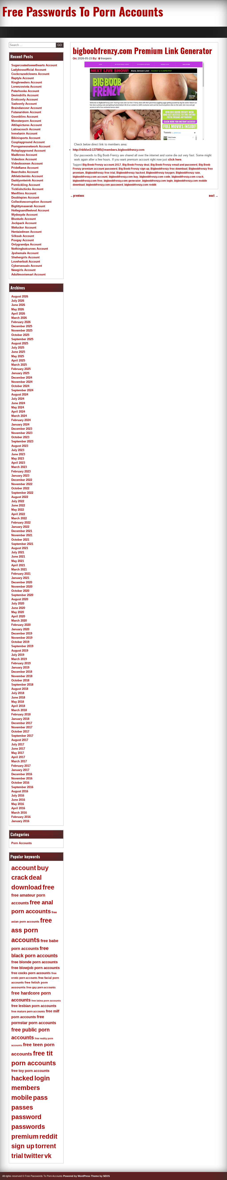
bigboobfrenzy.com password (104, 184)
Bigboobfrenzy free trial (100, 172)
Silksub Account (22, 236)
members (25, 1087)
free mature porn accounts (28, 1011)
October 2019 (20, 642)
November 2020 (21, 586)
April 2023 (18, 462)
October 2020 (20, 590)
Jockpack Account (23, 223)
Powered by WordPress (76, 1176)
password (26, 1116)
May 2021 (17, 561)
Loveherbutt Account (25, 261)
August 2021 (19, 548)
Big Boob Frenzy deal (135, 164)
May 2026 (17, 309)
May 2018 (17, 701)
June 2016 (18, 799)
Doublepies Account (25, 197)
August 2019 (19, 650)
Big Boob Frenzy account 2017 (101, 164)
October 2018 (20, 680)
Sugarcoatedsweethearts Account (34, 65)
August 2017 (19, 740)
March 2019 (19, 659)
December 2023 (21, 428)
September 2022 (22, 492)
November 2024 (21, 381)
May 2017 (17, 753)
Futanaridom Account (26, 112)
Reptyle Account (22, 78)
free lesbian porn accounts (33, 1006)
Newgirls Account (23, 270)
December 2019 (21, 633)
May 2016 (17, 804)
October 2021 (20, 539)
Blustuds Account (23, 219)
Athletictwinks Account (27, 176)
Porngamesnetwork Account (30, 146)
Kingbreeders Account (26, 82)
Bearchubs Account (24, 172)
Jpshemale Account (24, 253)
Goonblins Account (24, 116)
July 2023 (17, 450)
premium (25, 1136)
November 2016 (21, 778)
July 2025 (17, 347)
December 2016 (21, 774)
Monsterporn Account (26, 120)
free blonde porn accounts (34, 962)
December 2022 (21, 480)
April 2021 (18, 565)
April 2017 (18, 757)
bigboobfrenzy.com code (154, 176)
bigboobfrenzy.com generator (122, 180)
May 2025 (17, 356)
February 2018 (21, 714)
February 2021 (21, 573)
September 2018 (22, 684)
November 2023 (21, 433)
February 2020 (21, 624)
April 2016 (18, 808)
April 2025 (18, 360)
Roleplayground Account (28, 150)
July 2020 (17, 603)
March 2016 (19, 812)
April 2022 (18, 514)
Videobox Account (24, 159)
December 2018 (21, 671)
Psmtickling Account (25, 185)
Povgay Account (22, 240)
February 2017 (21, 765)
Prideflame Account (24, 167)
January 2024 (20, 424)
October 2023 (20, 437)
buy (43, 867)
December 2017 (21, 723)
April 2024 (18, 411)
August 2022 (19, 497)
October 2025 (20, 335)
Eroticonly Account (24, 99)
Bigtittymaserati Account (28, 206)
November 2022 (21, 484)
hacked (22, 1078)
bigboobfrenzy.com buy (123, 176)
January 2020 (20, 629)
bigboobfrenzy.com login (157, 180)
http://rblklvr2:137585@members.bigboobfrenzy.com (109, 149)
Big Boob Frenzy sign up (134, 168)
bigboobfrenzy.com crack (188, 176)
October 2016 (20, 782)
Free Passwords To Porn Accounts (82, 11)
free (48, 887)
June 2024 (18, 403)
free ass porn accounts (31, 930)
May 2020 (17, 612)
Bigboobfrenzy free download (169, 168)
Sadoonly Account (24, 103)
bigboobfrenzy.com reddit (140, 184)
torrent (45, 1146)
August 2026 (19, 296)
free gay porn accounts (41, 987)
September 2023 (22, 441)
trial (17, 1155)
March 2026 (19, 317)
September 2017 (22, 735)
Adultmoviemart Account (28, 274)
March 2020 (19, 620)
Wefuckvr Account (23, 227)
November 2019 (21, 637)
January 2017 (20, 770)
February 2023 (21, 471)
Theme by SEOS (100, 1176)
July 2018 (17, 693)
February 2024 (21, 420)
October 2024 (20, 386)
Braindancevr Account (26, 108)
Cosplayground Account (28, 142)
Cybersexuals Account (26, 265)
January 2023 (20, 475)
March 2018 (19, 710)
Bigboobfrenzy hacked (130, 172)
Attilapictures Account (26, 125)
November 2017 (21, 727)
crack (19, 877)
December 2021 (21, 531)
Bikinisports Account (25, 138)
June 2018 (18, 697)
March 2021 (19, 569)
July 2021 (17, 552)
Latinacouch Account (25, 129)
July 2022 (17, 501)
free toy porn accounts (30, 1071)
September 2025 (22, 339)
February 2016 (21, 817)
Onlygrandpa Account (26, 244)
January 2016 (20, 821)
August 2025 (19, 343)
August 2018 (19, 688)
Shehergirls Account (25, 257)
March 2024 (19, 415)
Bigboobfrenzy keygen (160, 172)
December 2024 (21, 377)
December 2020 (21, 582)
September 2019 (22, 646)
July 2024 (17, 398)
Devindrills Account (24, 95)
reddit (48, 1136)
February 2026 (21, 322)
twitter (33, 1155)
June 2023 (18, 454)
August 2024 (19, 394)
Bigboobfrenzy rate (188, 172)
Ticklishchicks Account (27, 189)
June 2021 (18, 556)
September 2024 (22, 390)
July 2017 (17, 744)
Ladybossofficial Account (28, 69)
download (26, 887)
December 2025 (21, 326)
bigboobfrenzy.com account (90, 176)
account (23, 867)
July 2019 (17, 654)
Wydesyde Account (24, 214)
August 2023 (19, 446)
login (42, 1078)
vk (47, 1155)
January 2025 (20, 373)
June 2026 (18, 305)
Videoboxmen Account (27, 163)
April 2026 (18, 313)
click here (174, 159)
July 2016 (17, 795)
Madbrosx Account (24, 155)
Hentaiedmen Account (26, 231)
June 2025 (18, 351)
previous (77, 195)
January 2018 (20, 718)
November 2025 (21, 330)
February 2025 (21, 369)
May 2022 (17, 509)
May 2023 (17, 458)
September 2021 (22, 544)
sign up (22, 1146)
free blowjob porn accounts (35, 968)
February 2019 (21, 663)
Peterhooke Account (25, 91)
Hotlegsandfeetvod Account (30, 210)
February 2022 (21, 522)
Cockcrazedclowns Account (30, 74)
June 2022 (18, 505)
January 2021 (20, 578)
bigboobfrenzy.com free (87, 180)
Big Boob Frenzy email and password (174, 164)
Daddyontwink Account (27, 180)
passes (22, 1107)
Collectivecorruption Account (31, 201)
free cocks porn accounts (31, 973)
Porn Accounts (21, 843)
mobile (21, 1097)
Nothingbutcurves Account (29, 248)
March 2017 (19, 761)
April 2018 (18, 706)
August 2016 (19, 791)
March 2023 (19, 467)
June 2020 (18, 608)
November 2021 (21, 535)
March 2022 (19, 518)
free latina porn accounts (46, 1000)
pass (40, 1097)
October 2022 (20, 488)
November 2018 (21, 676)
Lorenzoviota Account (26, 86)
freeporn (106, 58)
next (213, 195)
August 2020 (19, 599)
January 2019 (20, 667)
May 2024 (17, 407)
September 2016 (22, 787)
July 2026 (17, 300)
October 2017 (20, 731)
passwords (28, 1126)
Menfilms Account (23, 193)
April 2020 (18, 616)
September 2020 (22, 595)
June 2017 (18, 748)
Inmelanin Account (24, 133)
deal (35, 877)
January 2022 (20, 526)
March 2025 (19, 364)
